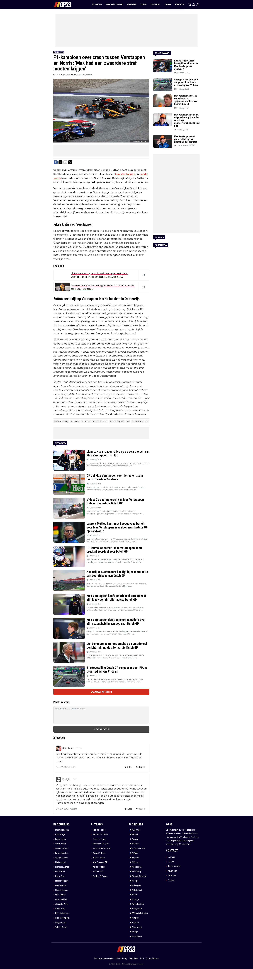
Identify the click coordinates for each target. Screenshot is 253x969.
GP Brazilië (134, 922)
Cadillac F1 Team (100, 876)
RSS (142, 958)
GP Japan (134, 839)
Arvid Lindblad (61, 899)
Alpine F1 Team (99, 853)
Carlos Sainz (60, 908)
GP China (134, 834)
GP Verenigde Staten (139, 913)
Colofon (171, 861)
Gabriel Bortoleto (62, 918)
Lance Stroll (60, 871)
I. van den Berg (68, 74)
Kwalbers (67, 748)
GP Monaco (135, 862)
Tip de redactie (174, 866)
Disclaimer (133, 958)
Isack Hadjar (60, 834)
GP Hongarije (135, 885)
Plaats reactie (101, 729)
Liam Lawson (60, 894)
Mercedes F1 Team (101, 843)
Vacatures (172, 875)
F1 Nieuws (86, 421)
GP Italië (133, 894)
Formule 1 (75, 421)
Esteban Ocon (61, 885)
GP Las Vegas (136, 927)
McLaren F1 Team (100, 421)
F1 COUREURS (61, 824)
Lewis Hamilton (61, 853)
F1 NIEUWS (97, 4)
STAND (143, 4)
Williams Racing (99, 867)
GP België (134, 881)
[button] (189, 4)
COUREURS (155, 4)
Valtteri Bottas (61, 927)
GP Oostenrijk (136, 871)
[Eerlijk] (58, 779)
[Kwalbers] (58, 748)
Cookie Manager (152, 958)
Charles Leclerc (61, 848)
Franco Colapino (61, 881)
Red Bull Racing (61, 421)
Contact (171, 880)
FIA (128, 421)
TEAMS (168, 4)
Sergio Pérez (60, 922)
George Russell (61, 857)
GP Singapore (136, 908)
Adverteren (172, 871)
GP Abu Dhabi (136, 936)
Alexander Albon (62, 904)
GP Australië (135, 830)
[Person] (198, 4)
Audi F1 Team (98, 871)
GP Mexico (134, 918)
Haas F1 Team (99, 857)
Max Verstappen (125, 174)
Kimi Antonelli (60, 862)
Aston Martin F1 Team (102, 848)
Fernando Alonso (62, 867)
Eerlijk (66, 779)
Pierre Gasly (60, 876)
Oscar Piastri (60, 843)
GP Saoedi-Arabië (137, 848)
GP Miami (134, 853)
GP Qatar (134, 932)
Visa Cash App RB (100, 862)
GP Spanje (134, 899)
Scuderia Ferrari (99, 839)
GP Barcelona (136, 867)
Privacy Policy (121, 958)
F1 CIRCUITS (135, 824)
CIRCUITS (179, 4)
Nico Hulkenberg (62, 913)
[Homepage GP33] (59, 4)
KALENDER (131, 4)
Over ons (171, 857)
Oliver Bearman (61, 890)
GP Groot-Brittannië (138, 876)
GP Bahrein (134, 843)
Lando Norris (137, 421)
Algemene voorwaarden (103, 958)
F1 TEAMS (97, 824)
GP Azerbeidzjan (137, 904)
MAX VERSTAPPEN (114, 4)
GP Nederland (136, 890)
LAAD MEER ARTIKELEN (101, 692)
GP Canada (134, 857)
